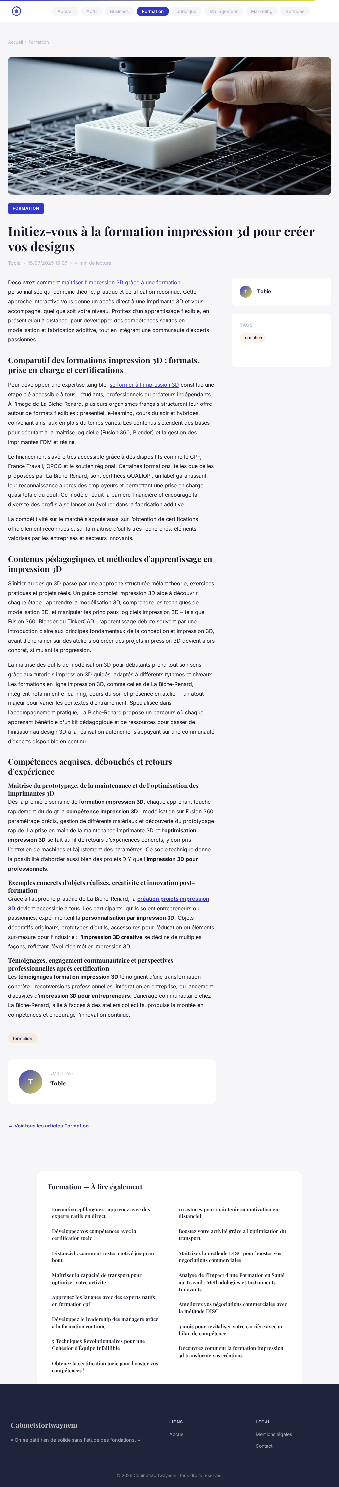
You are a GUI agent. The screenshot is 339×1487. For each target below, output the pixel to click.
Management (224, 11)
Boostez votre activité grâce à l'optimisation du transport (232, 1234)
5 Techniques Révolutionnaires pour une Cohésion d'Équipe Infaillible (98, 1344)
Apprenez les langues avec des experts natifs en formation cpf (103, 1300)
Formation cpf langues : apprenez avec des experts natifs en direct (101, 1212)
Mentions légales (274, 1434)
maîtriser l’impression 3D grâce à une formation (121, 282)
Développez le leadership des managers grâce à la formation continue (105, 1322)
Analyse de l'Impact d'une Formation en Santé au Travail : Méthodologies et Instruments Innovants (232, 1282)
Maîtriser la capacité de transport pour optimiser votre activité (97, 1278)
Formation (153, 11)
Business (119, 11)
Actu (91, 11)
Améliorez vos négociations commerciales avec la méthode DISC (233, 1307)
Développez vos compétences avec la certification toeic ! (94, 1234)
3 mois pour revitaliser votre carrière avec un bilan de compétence (231, 1330)
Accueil (65, 11)
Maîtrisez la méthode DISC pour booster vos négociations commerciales (230, 1256)
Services (295, 11)
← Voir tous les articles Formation (48, 1126)
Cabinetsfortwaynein (44, 1424)
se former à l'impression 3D (144, 384)
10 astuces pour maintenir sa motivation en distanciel (228, 1212)
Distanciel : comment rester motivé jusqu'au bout (103, 1256)
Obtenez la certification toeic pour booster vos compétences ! (105, 1367)
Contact (264, 1446)
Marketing (261, 11)
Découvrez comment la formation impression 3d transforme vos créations (231, 1351)
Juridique (186, 11)
